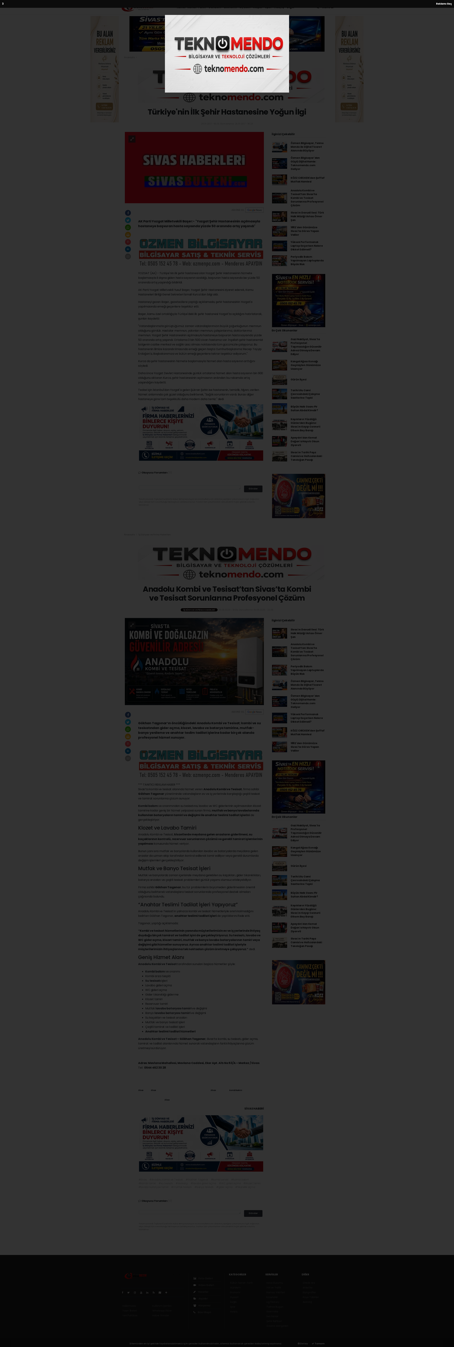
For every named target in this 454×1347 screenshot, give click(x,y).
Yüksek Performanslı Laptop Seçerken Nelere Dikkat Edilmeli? (307, 245)
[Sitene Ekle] (167, 1292)
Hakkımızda (129, 1306)
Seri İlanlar (272, 1316)
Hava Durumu (274, 1283)
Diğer (291, 7)
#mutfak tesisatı (181, 1187)
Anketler (307, 1287)
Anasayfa (129, 57)
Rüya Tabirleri (311, 1297)
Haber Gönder (160, 1315)
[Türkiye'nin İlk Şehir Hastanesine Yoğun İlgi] (194, 167)
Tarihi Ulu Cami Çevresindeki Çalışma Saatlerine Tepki (305, 394)
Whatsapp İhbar (161, 1310)
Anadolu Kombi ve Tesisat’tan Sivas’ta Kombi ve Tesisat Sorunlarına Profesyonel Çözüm (307, 198)
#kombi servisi (219, 1179)
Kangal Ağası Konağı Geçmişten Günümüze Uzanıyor (306, 365)
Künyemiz (204, 1305)
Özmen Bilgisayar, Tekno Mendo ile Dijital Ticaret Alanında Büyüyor (307, 146)
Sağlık (257, 7)
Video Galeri (206, 1285)
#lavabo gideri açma (203, 1183)
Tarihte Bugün (274, 1307)
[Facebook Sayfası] (124, 1292)
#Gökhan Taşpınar (197, 1179)
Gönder (253, 488)
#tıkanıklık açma (245, 1187)
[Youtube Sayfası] (142, 1292)
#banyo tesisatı (204, 1187)
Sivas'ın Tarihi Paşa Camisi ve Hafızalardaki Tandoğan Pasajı (306, 456)
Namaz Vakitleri (275, 1292)
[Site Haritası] (161, 1292)
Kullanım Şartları (161, 1306)
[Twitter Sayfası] (129, 1292)
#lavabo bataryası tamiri (153, 1187)
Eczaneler (272, 1297)
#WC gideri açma (230, 1183)
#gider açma (224, 1187)
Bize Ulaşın (204, 1312)
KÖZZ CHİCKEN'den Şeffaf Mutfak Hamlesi (308, 179)
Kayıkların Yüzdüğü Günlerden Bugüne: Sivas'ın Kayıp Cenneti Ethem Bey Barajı (305, 424)
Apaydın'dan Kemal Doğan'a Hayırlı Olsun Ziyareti (305, 441)
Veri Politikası (129, 1315)
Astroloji (307, 1302)
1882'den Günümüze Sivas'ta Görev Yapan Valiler (305, 231)
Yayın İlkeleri (129, 1310)
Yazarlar (203, 1292)
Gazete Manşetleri (277, 1326)
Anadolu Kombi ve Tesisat (157, 964)
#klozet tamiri (251, 1183)
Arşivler (203, 1298)
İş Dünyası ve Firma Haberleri (154, 534)
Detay (304, 1343)
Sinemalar (272, 1311)
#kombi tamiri (147, 1183)
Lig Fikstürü (272, 1302)
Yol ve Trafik (273, 1287)
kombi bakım (235, 1090)
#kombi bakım (240, 1179)
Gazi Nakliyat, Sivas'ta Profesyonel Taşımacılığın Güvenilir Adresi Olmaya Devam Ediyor (306, 346)
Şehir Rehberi (274, 1321)
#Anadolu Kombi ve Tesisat (166, 1179)
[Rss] (155, 1292)
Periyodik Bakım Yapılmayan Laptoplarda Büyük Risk (307, 260)
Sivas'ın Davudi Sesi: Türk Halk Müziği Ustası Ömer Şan (307, 216)
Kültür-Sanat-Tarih (191, 7)
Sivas (141, 1090)
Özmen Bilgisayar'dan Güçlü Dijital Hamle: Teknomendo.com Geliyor (305, 163)
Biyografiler (309, 1292)
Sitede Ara (309, 1283)
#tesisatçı (182, 1183)
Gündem (214, 7)
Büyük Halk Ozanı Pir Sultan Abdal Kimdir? (304, 408)
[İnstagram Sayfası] (136, 1292)
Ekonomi (230, 7)
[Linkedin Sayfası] (148, 1292)
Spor (268, 7)
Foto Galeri (205, 1278)
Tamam (319, 1343)
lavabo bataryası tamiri (174, 1008)
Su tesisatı (153, 981)
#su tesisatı (166, 1183)
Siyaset (244, 7)
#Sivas (143, 1179)
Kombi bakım (148, 806)
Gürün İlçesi (298, 379)
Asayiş (279, 7)
